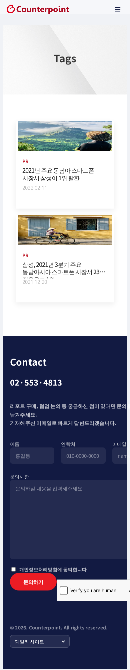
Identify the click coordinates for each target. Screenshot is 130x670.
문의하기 (33, 581)
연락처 (68, 443)
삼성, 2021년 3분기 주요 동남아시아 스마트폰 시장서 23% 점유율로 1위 (63, 271)
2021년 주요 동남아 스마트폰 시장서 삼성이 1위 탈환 (58, 174)
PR (25, 161)
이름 (14, 443)
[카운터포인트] (38, 9)
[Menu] (117, 9)
